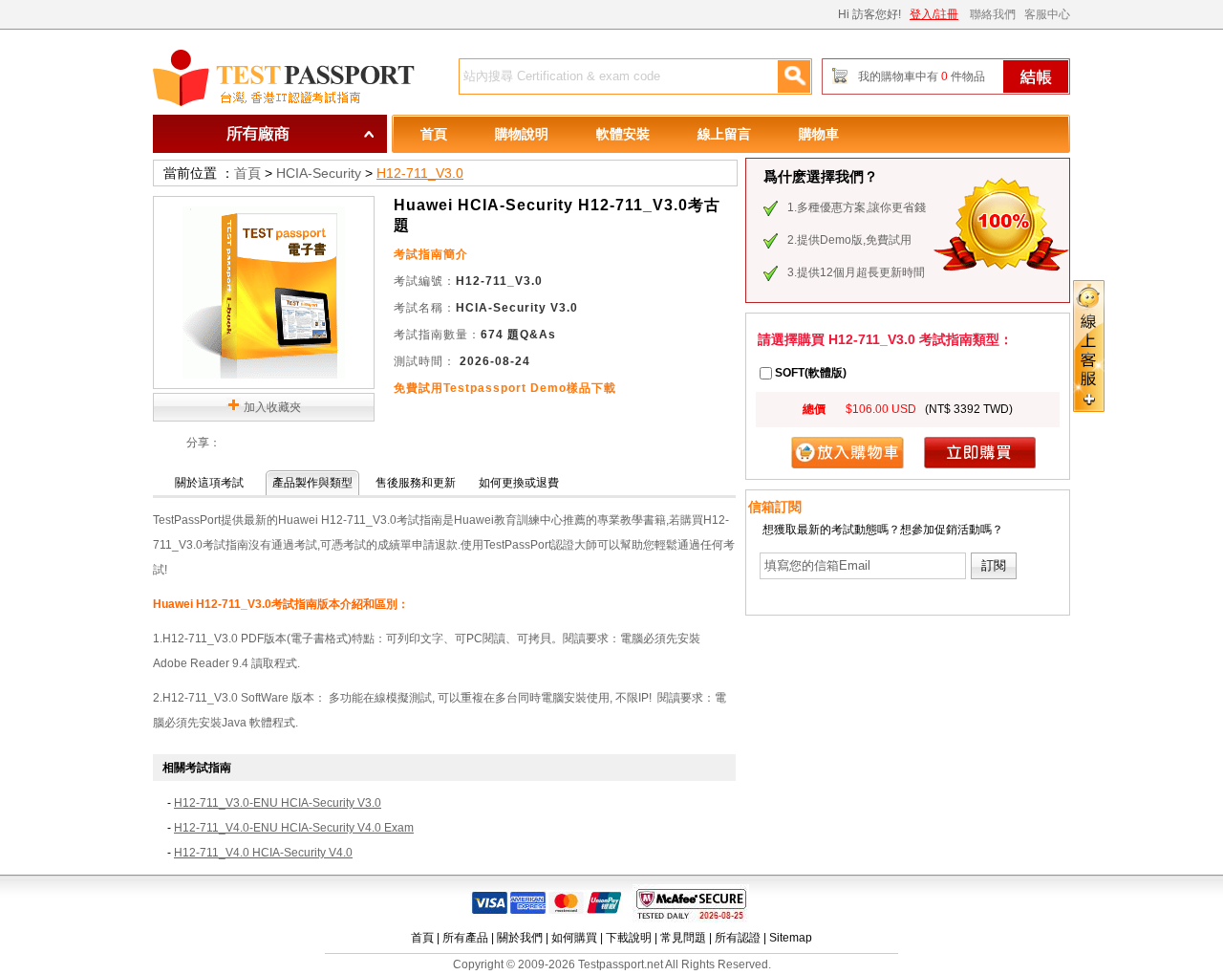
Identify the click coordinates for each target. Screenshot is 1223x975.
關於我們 (520, 937)
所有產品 (465, 937)
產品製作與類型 (312, 482)
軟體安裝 (623, 133)
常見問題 (683, 937)
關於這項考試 (209, 482)
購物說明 (521, 133)
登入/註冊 (934, 14)
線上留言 (724, 133)
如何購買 (574, 937)
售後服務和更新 (415, 482)
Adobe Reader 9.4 (200, 663)
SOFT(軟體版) (811, 372)
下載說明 (629, 937)
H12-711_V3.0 (419, 173)
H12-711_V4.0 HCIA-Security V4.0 (263, 852)
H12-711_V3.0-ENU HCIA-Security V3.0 (277, 803)
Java (234, 722)
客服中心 (1047, 14)
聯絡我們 (993, 14)
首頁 (433, 133)
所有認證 (738, 937)
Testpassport (286, 78)
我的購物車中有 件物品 (921, 76)
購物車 (819, 133)
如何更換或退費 (519, 482)
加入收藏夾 (272, 407)
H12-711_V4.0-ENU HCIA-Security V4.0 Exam (294, 827)
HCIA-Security (318, 173)
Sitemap (790, 937)
